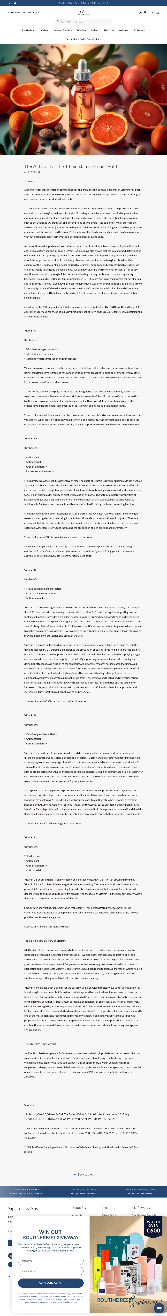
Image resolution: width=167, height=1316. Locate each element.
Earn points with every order (140, 1189)
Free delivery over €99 (27, 1189)
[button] (29, 30)
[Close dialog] (159, 1222)
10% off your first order (83, 1189)
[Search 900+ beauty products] (58, 22)
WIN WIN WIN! (50, 1283)
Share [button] (31, 181)
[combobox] (83, 22)
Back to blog (85, 1174)
